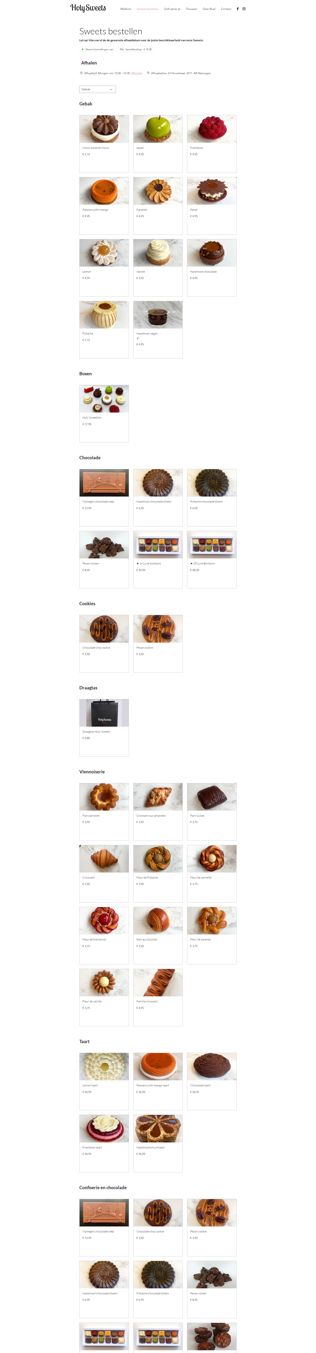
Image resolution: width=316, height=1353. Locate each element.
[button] (95, 62)
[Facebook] (238, 9)
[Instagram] (244, 9)
